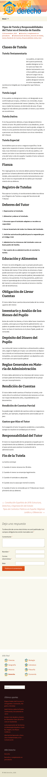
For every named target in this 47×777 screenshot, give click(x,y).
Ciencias (11, 660)
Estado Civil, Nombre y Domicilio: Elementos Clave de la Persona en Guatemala (14, 719)
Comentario (7, 537)
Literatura (32, 665)
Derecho (11, 674)
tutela (36, 38)
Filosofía (32, 670)
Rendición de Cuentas (14, 38)
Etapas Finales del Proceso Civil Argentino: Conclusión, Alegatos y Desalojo (14, 703)
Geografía (12, 665)
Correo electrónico (7, 557)
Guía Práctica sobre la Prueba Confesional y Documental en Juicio (14, 711)
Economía (32, 674)
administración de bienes (22, 36)
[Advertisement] (14, 69)
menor (4, 38)
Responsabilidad (27, 38)
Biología (32, 660)
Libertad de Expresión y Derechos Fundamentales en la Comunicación (14, 737)
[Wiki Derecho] (23, 8)
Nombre (6, 552)
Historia (11, 670)
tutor (40, 38)
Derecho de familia (37, 36)
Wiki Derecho (8, 773)
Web (3, 563)
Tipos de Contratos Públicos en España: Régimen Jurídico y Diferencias (24, 511)
